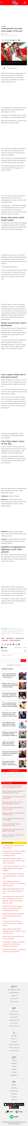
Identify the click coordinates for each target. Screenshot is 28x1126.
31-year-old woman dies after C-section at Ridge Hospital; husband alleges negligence (14, 868)
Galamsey (14, 1094)
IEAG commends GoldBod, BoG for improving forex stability (11, 825)
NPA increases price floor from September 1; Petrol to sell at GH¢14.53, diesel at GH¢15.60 (14, 883)
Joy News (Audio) (14, 1050)
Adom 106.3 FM (14, 1014)
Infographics (14, 1075)
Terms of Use (14, 998)
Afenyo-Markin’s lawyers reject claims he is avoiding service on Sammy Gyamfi (13, 916)
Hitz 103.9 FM (14, 1017)
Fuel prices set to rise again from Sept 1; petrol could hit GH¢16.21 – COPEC (12, 787)
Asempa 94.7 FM (14, 1020)
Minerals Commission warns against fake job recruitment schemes (13, 814)
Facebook (14, 1063)
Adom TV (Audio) (14, 1047)
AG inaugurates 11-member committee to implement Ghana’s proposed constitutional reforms (14, 853)
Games (14, 1085)
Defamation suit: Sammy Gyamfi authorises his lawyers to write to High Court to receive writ (14, 861)
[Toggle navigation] (25, 3)
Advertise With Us (14, 992)
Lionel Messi (5, 640)
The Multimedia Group (14, 989)
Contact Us (14, 995)
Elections (14, 1099)
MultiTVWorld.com (14, 1044)
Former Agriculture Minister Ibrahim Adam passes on (13, 846)
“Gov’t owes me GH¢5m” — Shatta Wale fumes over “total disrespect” (14, 950)
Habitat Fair (14, 1088)
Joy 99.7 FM (14, 1011)
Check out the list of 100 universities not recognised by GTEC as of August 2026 (13, 876)
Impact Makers (14, 1091)
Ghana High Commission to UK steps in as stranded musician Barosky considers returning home (14, 944)
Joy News (14, 1036)
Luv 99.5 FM (14, 1023)
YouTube (14, 1060)
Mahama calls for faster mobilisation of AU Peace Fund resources (13, 836)
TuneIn (11, 1111)
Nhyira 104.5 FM (14, 1026)
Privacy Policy (14, 1001)
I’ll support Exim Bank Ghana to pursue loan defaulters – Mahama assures (12, 923)
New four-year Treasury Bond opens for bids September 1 (13, 937)
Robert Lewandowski (15, 640)
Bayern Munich (9, 638)
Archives (14, 1096)
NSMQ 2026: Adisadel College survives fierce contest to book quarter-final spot (13, 891)
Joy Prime (14, 1041)
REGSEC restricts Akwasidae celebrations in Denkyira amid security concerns (13, 793)
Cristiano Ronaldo (19, 638)
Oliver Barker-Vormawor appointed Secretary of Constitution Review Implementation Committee (12, 908)
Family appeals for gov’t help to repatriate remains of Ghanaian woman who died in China (14, 931)
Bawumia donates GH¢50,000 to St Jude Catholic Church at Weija (12, 831)
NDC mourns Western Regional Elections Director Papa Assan (12, 809)
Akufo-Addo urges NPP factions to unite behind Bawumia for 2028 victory (12, 804)
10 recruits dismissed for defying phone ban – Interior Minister (13, 820)
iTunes (20, 1111)
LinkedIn (14, 1072)
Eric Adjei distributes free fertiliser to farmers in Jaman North (13, 798)
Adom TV (14, 1038)
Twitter (14, 1066)
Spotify (15, 1116)
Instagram (14, 1069)
